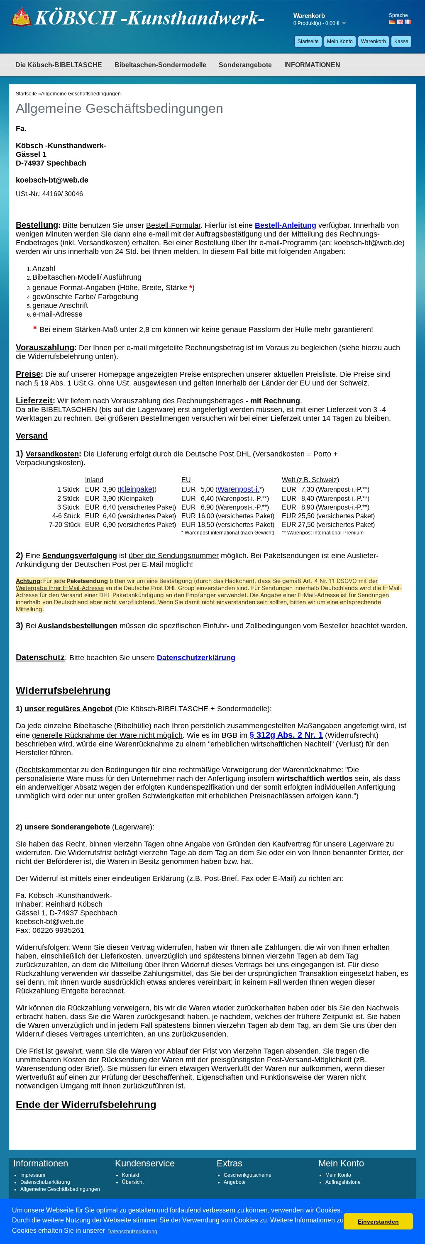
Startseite (308, 41)
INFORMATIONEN (312, 64)
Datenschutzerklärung (45, 1182)
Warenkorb (373, 41)
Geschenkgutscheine (247, 1175)
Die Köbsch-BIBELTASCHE (58, 64)
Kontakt (130, 1175)
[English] (400, 22)
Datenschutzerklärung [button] (132, 1231)
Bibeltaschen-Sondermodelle (160, 64)
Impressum (32, 1175)
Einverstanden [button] (378, 1221)
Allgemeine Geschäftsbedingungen (81, 94)
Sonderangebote (245, 64)
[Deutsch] (392, 22)
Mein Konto (340, 41)
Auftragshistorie (343, 1182)
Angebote (235, 1182)
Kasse (401, 41)
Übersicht (133, 1182)
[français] (408, 22)
